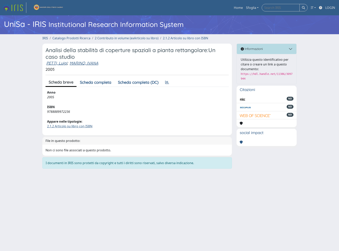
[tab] (167, 82)
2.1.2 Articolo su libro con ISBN (185, 38)
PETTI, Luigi (56, 63)
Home (238, 8)
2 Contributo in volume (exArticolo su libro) (127, 38)
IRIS (45, 38)
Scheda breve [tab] (61, 82)
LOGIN (330, 8)
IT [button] (312, 8)
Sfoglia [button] (251, 8)
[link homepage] (14, 7)
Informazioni (253, 49)
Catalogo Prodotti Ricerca (71, 38)
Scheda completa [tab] (95, 82)
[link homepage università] (48, 7)
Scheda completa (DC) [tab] (138, 82)
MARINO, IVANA (84, 63)
